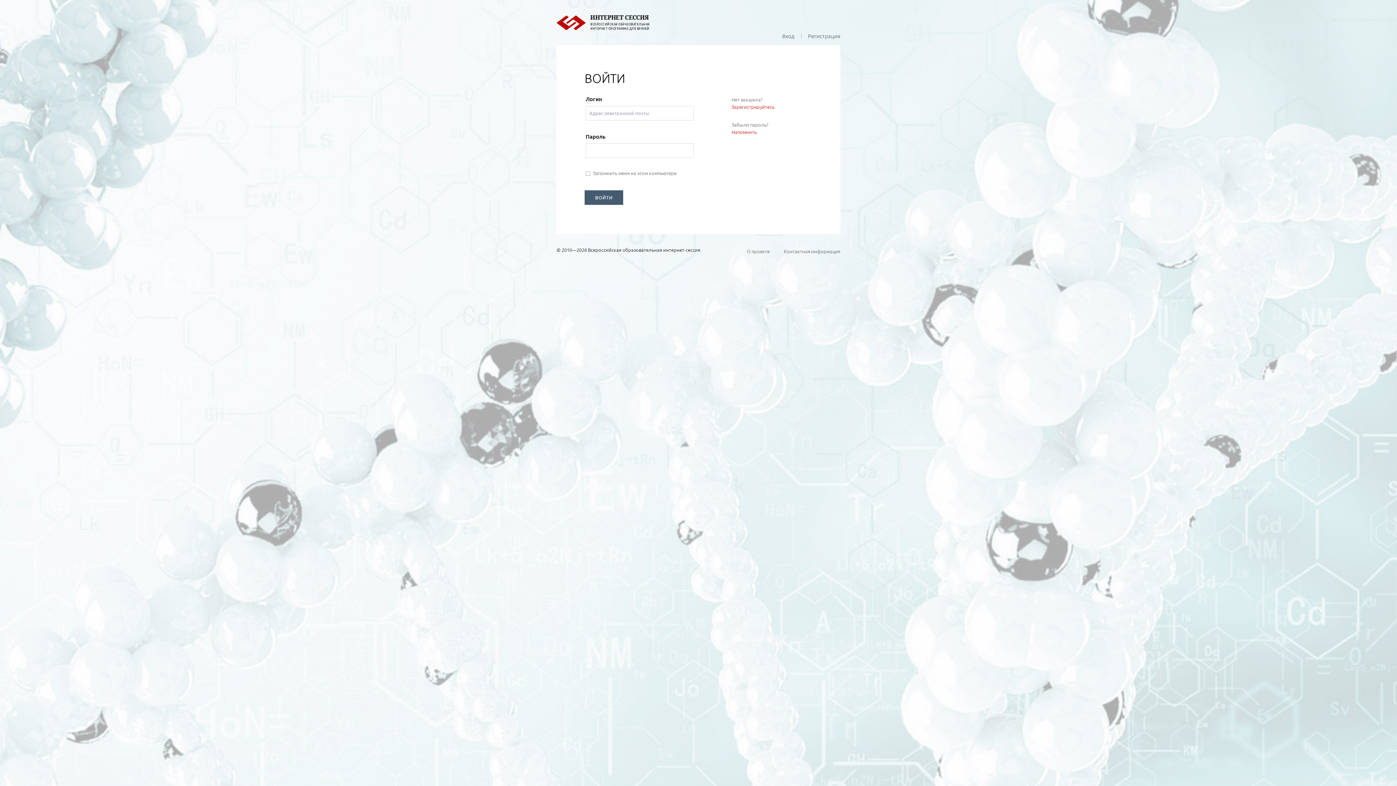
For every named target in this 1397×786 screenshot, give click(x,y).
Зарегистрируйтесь (753, 107)
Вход (788, 36)
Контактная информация (812, 251)
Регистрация (824, 36)
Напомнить (744, 132)
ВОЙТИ (604, 197)
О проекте (758, 251)
